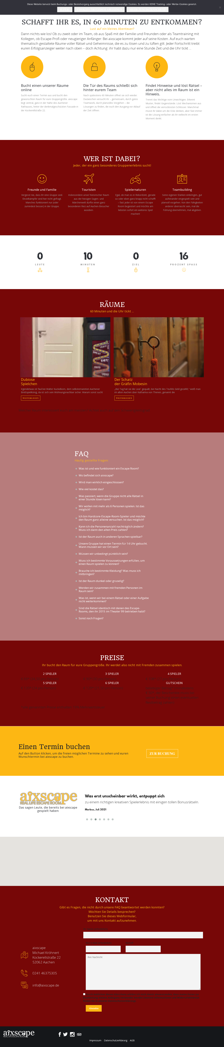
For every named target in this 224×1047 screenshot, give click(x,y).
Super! (65, 9)
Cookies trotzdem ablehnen (99, 9)
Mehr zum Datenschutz (147, 9)
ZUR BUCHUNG (162, 753)
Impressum (95, 1040)
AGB (132, 1040)
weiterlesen (65, 347)
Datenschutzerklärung (115, 1040)
